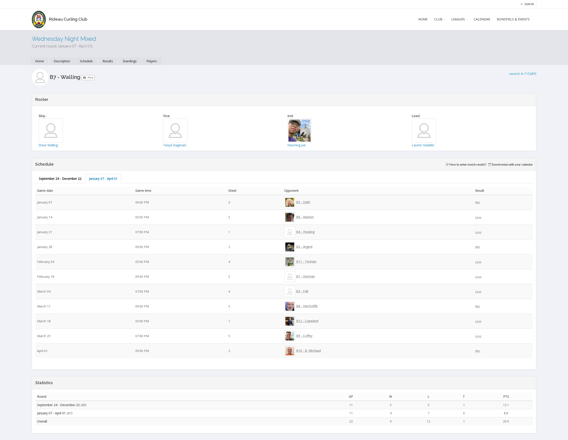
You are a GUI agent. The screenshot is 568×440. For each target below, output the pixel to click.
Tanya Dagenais (174, 145)
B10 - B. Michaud (308, 350)
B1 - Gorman (305, 276)
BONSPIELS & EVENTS (513, 19)
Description (62, 61)
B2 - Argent (304, 246)
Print (90, 77)
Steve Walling (48, 145)
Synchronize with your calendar (512, 164)
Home (39, 61)
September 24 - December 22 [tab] (60, 178)
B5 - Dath (303, 202)
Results (108, 61)
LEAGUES (458, 19)
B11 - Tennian (306, 261)
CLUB (438, 19)
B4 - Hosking (305, 232)
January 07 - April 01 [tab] (103, 178)
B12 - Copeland (307, 321)
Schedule (86, 61)
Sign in (529, 4)
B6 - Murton (305, 217)
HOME (423, 19)
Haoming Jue (296, 145)
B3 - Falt (302, 291)
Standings (130, 61)
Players (151, 61)
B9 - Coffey (304, 336)
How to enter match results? (468, 164)
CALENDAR (482, 19)
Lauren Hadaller (423, 145)
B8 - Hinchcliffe (307, 306)
